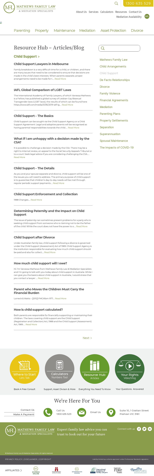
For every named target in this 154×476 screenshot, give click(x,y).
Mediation (87, 30)
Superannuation (110, 134)
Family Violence (110, 93)
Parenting (22, 30)
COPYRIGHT (45, 459)
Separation (107, 127)
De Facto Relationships (115, 80)
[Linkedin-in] (150, 429)
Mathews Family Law (114, 59)
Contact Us (135, 12)
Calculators (106, 12)
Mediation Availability (129, 16)
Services (93, 12)
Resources (121, 12)
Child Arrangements (113, 66)
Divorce (137, 30)
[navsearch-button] (116, 3)
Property (41, 30)
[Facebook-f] (139, 429)
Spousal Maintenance (114, 140)
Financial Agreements (114, 100)
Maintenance (64, 30)
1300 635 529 (138, 3)
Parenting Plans (110, 113)
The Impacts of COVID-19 (117, 147)
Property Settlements (114, 120)
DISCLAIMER (31, 459)
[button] (81, 11)
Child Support (25, 56)
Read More (60, 79)
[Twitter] (144, 429)
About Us (81, 12)
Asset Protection (113, 30)
